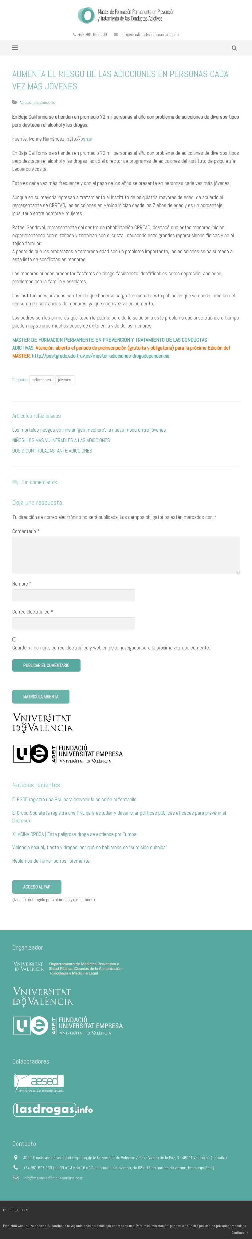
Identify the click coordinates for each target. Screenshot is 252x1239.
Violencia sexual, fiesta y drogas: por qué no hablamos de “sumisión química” (89, 847)
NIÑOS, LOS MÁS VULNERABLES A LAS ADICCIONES (61, 440)
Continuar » (239, 1232)
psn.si (86, 138)
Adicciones (29, 102)
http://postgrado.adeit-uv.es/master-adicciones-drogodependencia (100, 355)
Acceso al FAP (36, 887)
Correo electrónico (32, 611)
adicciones (42, 379)
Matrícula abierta (40, 697)
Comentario (26, 531)
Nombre (22, 583)
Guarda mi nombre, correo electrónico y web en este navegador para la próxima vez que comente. (111, 647)
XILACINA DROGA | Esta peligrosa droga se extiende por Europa (74, 834)
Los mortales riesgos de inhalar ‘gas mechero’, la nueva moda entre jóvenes (89, 429)
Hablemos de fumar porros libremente (50, 860)
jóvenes (64, 379)
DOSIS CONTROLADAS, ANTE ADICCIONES (52, 450)
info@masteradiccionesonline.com (149, 34)
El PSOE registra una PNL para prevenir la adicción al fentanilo (74, 799)
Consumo (47, 102)
